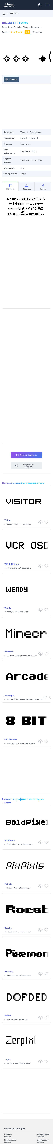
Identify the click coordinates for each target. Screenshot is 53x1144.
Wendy (7, 608)
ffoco (8, 1020)
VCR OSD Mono (11, 564)
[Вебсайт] (36, 138)
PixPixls (8, 884)
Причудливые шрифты (10, 1141)
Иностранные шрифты (42, 1141)
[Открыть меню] (47, 5)
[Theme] (39, 5)
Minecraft (8, 652)
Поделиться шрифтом (28, 466)
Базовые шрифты (8, 1135)
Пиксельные (35, 132)
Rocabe (8, 928)
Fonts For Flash (21, 27)
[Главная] (4, 13)
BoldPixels (9, 840)
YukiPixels (11, 844)
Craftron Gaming (13, 656)
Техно (23, 132)
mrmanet (10, 568)
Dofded (7, 1015)
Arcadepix (9, 695)
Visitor (7, 520)
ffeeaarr (10, 888)
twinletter (10, 932)
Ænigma (10, 524)
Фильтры (13, 79)
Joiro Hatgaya (12, 743)
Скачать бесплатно (28, 455)
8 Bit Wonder (10, 739)
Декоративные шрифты (43, 1135)
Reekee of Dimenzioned (16, 700)
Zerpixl (7, 1059)
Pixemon (8, 972)
